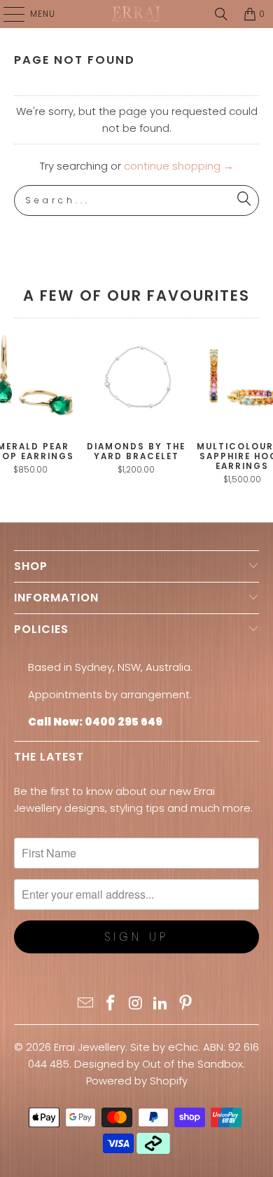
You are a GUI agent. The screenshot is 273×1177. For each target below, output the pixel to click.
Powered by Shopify (137, 1080)
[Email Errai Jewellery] (86, 1004)
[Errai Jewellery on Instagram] (135, 1004)
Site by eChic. (165, 1047)
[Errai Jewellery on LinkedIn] (161, 1004)
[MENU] (7, 14)
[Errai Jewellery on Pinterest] (186, 1004)
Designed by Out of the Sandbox (158, 1063)
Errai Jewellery (89, 1047)
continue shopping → (179, 165)
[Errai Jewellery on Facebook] (110, 1004)
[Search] (221, 14)
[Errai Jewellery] (137, 14)
